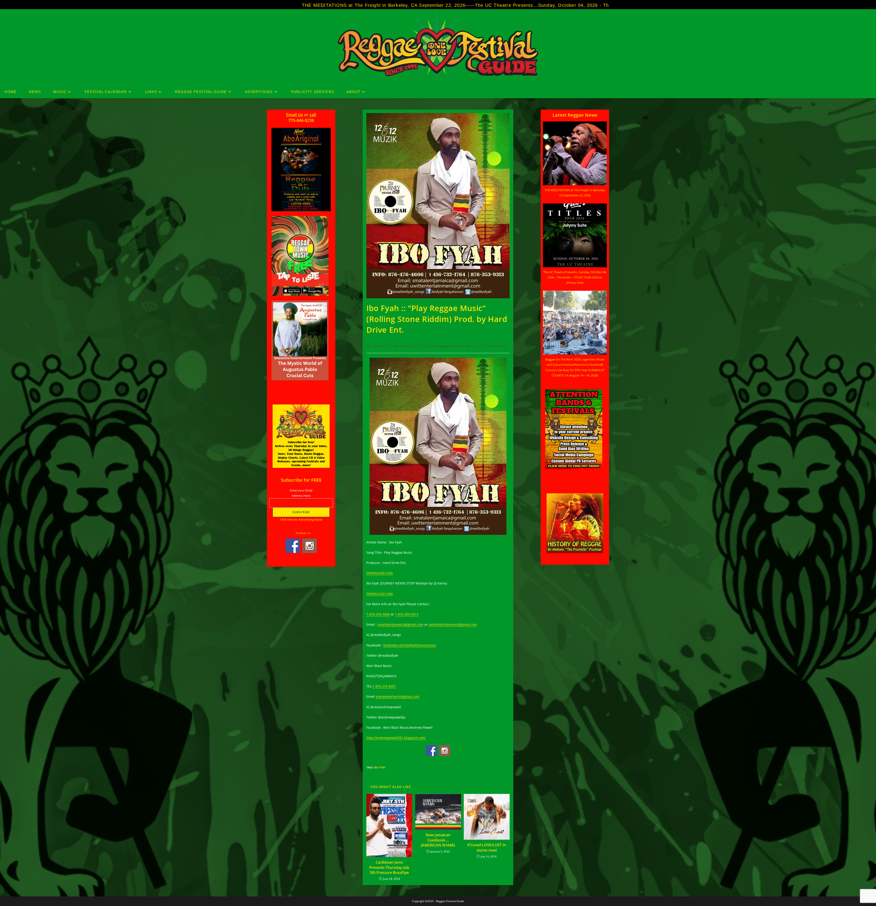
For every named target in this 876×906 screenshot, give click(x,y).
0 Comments (497, 346)
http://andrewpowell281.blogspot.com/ (396, 738)
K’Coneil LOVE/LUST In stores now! (486, 847)
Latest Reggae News (444, 346)
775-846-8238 (301, 120)
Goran (378, 346)
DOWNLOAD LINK (379, 573)
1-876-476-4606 (378, 614)
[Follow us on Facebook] (431, 750)
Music (471, 346)
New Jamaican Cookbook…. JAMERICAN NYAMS (438, 840)
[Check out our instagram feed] (444, 750)
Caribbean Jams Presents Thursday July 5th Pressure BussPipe (389, 867)
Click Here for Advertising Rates (301, 519)
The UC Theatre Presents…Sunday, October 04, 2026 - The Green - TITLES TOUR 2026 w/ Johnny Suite (429, 5)
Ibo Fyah (379, 767)
